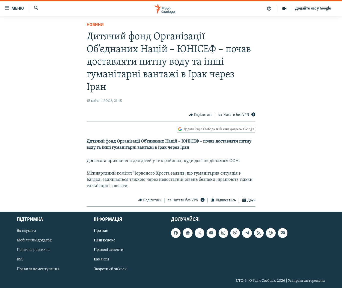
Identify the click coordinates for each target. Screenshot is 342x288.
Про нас (101, 231)
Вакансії (101, 260)
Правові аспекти (108, 250)
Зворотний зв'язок (110, 269)
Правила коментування (38, 269)
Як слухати (26, 231)
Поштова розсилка (33, 250)
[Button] (201, 115)
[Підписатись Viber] (235, 233)
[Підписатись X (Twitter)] (199, 233)
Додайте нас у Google (313, 9)
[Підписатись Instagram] (223, 233)
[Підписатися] (282, 233)
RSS (20, 260)
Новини (95, 25)
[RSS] (259, 233)
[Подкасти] (269, 8)
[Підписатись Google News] (187, 233)
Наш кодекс (104, 240)
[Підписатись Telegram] (247, 233)
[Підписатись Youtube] (211, 233)
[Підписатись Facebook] (176, 233)
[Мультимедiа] (284, 8)
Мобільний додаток (34, 240)
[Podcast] (270, 233)
